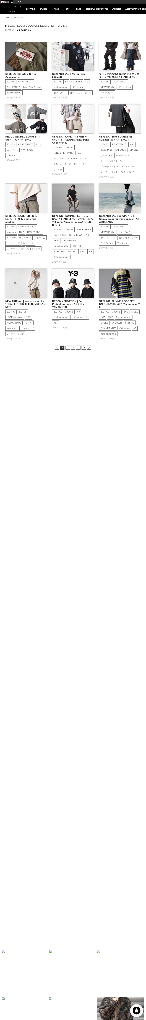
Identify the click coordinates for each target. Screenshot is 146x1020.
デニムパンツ (124, 87)
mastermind (106, 150)
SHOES (104, 323)
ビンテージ (79, 164)
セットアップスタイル (80, 92)
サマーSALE (27, 150)
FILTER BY (9, 30)
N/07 (79, 153)
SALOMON (120, 150)
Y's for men (76, 81)
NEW (56, 240)
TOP (7, 17)
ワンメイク (122, 243)
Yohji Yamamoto (61, 87)
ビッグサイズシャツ (128, 237)
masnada (11, 232)
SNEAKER (59, 251)
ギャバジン (78, 87)
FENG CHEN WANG (63, 153)
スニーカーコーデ (62, 164)
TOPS (82, 251)
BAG (126, 312)
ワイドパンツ (127, 172)
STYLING (58, 158)
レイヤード (28, 243)
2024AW (58, 147)
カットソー (12, 150)
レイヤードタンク (109, 172)
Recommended (61, 246)
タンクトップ (13, 243)
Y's (66, 81)
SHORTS (76, 246)
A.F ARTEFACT (25, 81)
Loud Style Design (32, 87)
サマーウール (122, 155)
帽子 (56, 323)
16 (83, 347)
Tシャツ (40, 144)
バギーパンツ (107, 92)
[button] (25, 973)
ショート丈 (40, 237)
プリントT (12, 155)
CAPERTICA (60, 235)
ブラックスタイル (109, 166)
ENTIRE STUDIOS (27, 226)
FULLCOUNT (13, 87)
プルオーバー (127, 166)
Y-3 (86, 81)
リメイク (58, 169)
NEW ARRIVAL (14, 92)
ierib (132, 144)
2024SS (11, 81)
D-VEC (134, 312)
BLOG (13, 17)
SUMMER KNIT (108, 328)
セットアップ (60, 92)
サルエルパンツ (108, 237)
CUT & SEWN (76, 235)
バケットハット (80, 317)
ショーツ (84, 158)
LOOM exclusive (15, 317)
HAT (103, 317)
